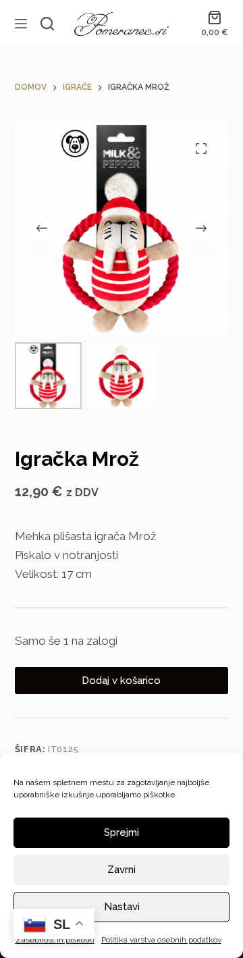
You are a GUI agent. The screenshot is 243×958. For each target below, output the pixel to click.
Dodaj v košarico (121, 680)
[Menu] (21, 24)
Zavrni (121, 869)
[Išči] (47, 23)
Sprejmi (121, 832)
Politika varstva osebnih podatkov (161, 939)
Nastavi (122, 907)
